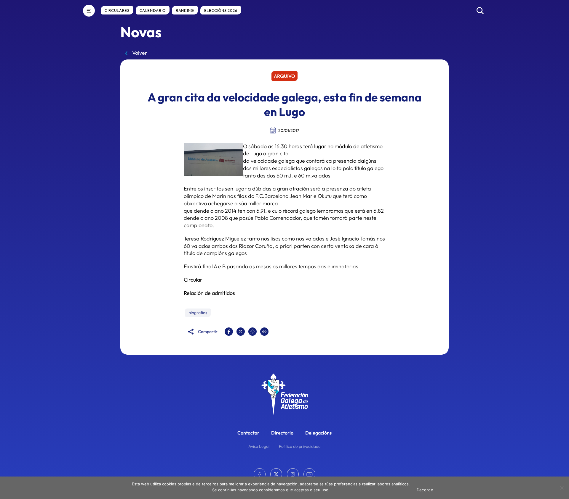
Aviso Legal (258, 446)
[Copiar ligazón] (264, 331)
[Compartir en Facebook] (229, 331)
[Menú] (89, 11)
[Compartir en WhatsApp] (252, 331)
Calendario (153, 10)
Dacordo (425, 489)
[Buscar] (480, 10)
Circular (193, 279)
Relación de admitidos (209, 293)
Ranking (185, 10)
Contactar (248, 433)
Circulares (117, 10)
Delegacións (318, 433)
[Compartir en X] (240, 331)
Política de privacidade (300, 446)
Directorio (282, 433)
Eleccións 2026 (220, 10)
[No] (562, 488)
